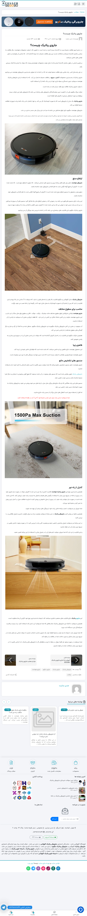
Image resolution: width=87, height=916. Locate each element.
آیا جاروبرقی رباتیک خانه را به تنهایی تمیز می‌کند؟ (43, 735)
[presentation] (9, 702)
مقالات (76, 12)
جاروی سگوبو (46, 670)
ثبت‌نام (54, 819)
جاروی (78, 618)
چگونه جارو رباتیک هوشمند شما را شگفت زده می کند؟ (15, 711)
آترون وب (31, 863)
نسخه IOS (35, 837)
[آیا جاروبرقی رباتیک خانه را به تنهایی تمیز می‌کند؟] (44, 719)
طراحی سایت (55, 863)
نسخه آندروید (49, 837)
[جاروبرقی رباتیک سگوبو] (43, 22)
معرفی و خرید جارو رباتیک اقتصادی (72, 710)
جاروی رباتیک (56, 670)
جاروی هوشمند (36, 670)
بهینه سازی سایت (44, 863)
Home (82, 12)
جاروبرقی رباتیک (77, 374)
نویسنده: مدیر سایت (72, 39)
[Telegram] (4, 907)
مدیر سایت (64, 685)
